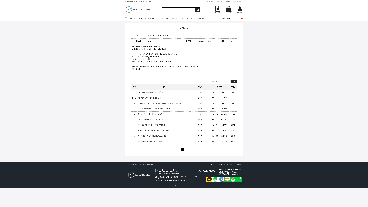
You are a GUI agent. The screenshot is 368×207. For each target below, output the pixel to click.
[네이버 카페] (233, 182)
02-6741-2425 (205, 171)
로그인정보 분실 (220, 1)
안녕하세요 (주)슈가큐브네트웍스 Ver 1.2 (152, 136)
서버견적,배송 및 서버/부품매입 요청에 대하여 (153, 130)
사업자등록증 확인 (175, 173)
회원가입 (212, 1)
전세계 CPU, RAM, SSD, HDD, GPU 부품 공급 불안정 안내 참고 (159, 103)
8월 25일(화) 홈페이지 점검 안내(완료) (151, 92)
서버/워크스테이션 (136, 18)
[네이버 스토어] (239, 182)
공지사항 (184, 28)
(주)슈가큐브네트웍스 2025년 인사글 (150, 119)
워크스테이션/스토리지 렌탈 (170, 18)
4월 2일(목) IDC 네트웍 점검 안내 (149, 98)
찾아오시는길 (229, 164)
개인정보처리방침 (210, 164)
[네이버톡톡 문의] (215, 182)
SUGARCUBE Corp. (183, 185)
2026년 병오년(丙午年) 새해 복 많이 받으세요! (154, 109)
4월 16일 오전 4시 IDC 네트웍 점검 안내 (151, 125)
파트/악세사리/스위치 (151, 18)
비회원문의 (241, 1)
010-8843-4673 (230, 171)
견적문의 (228, 1)
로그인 (206, 1)
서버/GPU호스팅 (187, 18)
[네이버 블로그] (227, 182)
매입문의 (234, 1)
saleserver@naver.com (231, 174)
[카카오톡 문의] (209, 182)
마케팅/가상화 (200, 18)
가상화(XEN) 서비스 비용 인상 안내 (150, 141)
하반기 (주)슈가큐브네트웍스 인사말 (150, 114)
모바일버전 (141, 1)
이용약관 (220, 164)
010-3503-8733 (233, 173)
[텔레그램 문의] (221, 182)
